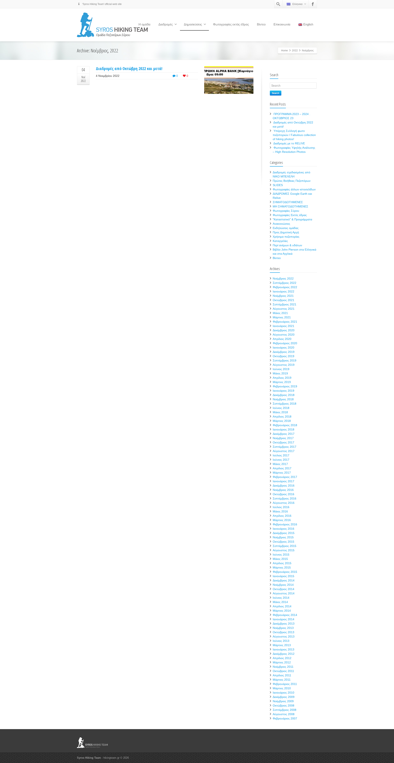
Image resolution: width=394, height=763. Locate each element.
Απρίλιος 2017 (282, 468)
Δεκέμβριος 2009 (283, 697)
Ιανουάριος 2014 (283, 619)
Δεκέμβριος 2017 (283, 433)
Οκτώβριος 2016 (283, 494)
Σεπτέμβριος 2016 (284, 498)
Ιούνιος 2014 (281, 597)
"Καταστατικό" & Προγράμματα (292, 219)
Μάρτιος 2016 (282, 520)
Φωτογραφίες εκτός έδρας (231, 24)
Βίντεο (261, 24)
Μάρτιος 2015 (282, 567)
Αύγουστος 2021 (283, 308)
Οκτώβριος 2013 (283, 632)
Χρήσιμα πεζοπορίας (286, 236)
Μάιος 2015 (280, 558)
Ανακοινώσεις (281, 223)
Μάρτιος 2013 (282, 645)
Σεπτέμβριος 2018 (284, 403)
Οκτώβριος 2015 (283, 541)
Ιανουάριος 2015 (283, 576)
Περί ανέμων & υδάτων (287, 245)
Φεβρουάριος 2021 (285, 321)
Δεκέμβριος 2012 (283, 653)
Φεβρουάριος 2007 (285, 718)
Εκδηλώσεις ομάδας (286, 228)
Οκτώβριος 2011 (283, 671)
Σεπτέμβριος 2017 (284, 446)
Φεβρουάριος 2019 (285, 386)
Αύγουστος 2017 (283, 451)
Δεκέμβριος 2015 (283, 533)
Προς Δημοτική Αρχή (286, 232)
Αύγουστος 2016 (283, 502)
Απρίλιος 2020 (282, 339)
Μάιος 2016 (280, 511)
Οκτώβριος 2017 (283, 442)
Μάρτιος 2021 (282, 317)
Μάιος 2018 (280, 412)
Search (275, 92)
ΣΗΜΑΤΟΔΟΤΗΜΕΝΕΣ (288, 202)
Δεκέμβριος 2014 (283, 580)
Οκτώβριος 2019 (283, 356)
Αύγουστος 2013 (283, 636)
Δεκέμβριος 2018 (283, 395)
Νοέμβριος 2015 (283, 537)
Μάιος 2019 (280, 373)
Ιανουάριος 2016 (283, 528)
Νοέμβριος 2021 (283, 295)
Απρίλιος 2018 (282, 416)
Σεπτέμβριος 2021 (284, 304)
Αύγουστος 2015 (283, 550)
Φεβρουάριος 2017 (285, 477)
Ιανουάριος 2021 (283, 326)
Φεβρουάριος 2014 (285, 615)
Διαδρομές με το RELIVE (289, 143)
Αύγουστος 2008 (283, 714)
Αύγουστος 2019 (283, 364)
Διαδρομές (165, 24)
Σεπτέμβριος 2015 (284, 546)
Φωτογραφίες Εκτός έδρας (290, 215)
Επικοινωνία (282, 24)
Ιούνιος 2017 (281, 459)
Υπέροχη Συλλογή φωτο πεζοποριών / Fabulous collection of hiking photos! (294, 135)
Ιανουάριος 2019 (283, 390)
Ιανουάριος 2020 (283, 347)
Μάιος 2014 (280, 602)
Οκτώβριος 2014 (283, 589)
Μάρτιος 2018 (282, 420)
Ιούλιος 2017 (281, 455)
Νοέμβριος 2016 (283, 489)
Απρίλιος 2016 (282, 515)
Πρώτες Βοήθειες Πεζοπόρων (291, 180)
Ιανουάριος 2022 (283, 291)
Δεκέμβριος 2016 (283, 485)
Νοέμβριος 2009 (283, 701)
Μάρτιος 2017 (282, 472)
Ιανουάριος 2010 (283, 692)
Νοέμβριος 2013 (283, 628)
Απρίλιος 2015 (282, 563)
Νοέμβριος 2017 (283, 438)
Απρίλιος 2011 (282, 675)
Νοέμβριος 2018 (283, 399)
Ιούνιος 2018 (281, 408)
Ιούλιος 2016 (281, 507)
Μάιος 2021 (280, 313)
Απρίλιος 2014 (282, 606)
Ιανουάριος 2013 (283, 649)
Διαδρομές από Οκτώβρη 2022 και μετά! (129, 68)
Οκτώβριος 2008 (283, 705)
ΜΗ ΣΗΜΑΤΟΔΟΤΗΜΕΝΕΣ (290, 206)
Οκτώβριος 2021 (283, 300)
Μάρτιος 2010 (282, 688)
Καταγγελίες (280, 241)
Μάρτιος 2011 (282, 679)
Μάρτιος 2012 (282, 662)
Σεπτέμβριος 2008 (284, 709)
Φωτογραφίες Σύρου (286, 210)
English (308, 24)
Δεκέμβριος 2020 (283, 330)
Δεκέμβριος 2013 (283, 623)
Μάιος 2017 (280, 464)
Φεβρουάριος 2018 (285, 425)
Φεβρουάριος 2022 (285, 287)
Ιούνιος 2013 (281, 640)
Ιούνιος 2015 (281, 554)
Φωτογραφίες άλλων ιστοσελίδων (294, 189)
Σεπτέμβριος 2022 (284, 282)
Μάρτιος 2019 (282, 382)
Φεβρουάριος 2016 (285, 524)
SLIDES (278, 185)
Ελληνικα (297, 4)
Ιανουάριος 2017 (283, 481)
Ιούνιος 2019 (281, 369)
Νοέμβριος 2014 (283, 584)
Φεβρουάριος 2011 (285, 684)
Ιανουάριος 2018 (283, 429)
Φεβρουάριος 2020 (285, 343)
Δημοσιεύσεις (193, 24)
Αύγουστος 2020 (283, 334)
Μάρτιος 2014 (282, 610)
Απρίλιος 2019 (282, 377)
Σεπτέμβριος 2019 (284, 360)
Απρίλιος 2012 (282, 658)
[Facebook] (313, 4)
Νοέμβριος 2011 (283, 666)
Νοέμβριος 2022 (283, 278)
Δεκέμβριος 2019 (283, 351)
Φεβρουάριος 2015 (285, 571)
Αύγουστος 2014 (283, 593)
